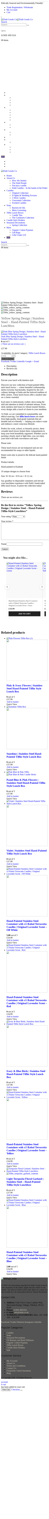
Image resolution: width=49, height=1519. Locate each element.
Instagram (29, 1322)
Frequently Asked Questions (19, 1371)
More (9, 144)
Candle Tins (17, 132)
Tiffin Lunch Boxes (15, 130)
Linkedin (37, 1322)
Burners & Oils (18, 125)
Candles (10, 107)
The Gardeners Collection (23, 135)
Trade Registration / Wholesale (20, 7)
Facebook (5, 361)
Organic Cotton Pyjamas (22, 147)
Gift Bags (16, 149)
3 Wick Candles (19, 115)
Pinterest (20, 1322)
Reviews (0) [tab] (12, 368)
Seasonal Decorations (16, 139)
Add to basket (7, 359)
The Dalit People (19, 100)
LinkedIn (21, 361)
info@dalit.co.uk (21, 1312)
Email (36, 361)
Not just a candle (19, 102)
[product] (27, 659)
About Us (11, 95)
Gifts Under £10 (19, 152)
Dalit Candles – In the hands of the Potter (29, 105)
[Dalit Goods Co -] (17, 19)
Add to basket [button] (13, 702)
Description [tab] (11, 366)
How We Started (19, 97)
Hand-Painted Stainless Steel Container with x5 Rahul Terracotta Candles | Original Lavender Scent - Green (23, 603)
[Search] (28, 25)
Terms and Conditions (16, 1366)
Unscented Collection (21, 117)
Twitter (13, 361)
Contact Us (11, 1368)
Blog (9, 1373)
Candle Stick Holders (16, 137)
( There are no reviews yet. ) (13, 344)
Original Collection (20, 110)
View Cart (6, 1390)
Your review (7, 521)
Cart (8, 12)
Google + (29, 361)
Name (3, 544)
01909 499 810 (20, 1310)
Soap (9, 122)
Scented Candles (19, 120)
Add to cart (25, 614)
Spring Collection (19, 142)
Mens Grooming (19, 127)
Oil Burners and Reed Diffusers (20, 1340)
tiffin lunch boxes (27, 416)
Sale (3, 157)
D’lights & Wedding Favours (24, 112)
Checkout (15, 1389)
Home (9, 92)
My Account (12, 10)
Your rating (6, 516)
